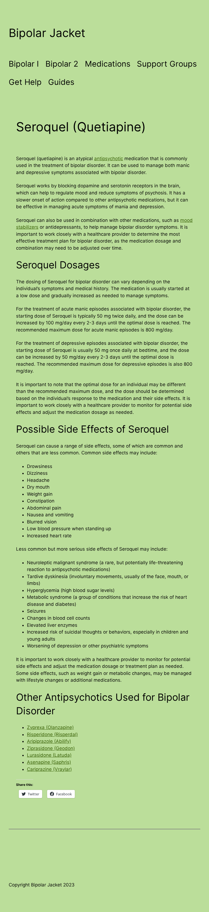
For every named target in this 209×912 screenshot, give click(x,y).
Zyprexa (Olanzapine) (50, 727)
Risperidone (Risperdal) (52, 734)
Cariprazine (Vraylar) (49, 769)
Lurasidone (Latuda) (49, 755)
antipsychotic (108, 158)
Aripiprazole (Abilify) (49, 741)
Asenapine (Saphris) (49, 762)
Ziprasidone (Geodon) (51, 748)
